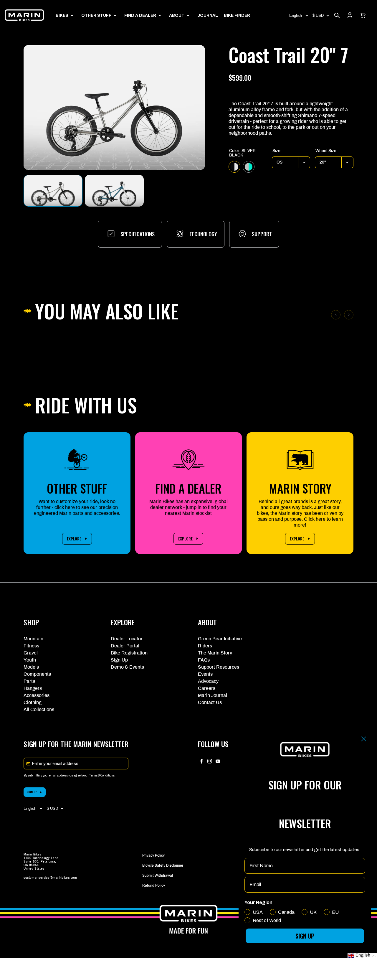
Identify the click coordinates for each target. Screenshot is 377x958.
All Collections (39, 709)
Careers (206, 688)
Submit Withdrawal (157, 875)
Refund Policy (153, 885)
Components (37, 674)
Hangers (33, 688)
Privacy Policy (153, 855)
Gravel (31, 652)
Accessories (36, 695)
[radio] (234, 167)
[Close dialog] (363, 739)
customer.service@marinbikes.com (50, 877)
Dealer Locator (127, 638)
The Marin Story (215, 652)
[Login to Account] (349, 15)
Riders (205, 645)
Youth (30, 659)
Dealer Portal (125, 645)
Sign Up (119, 659)
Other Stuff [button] (96, 15)
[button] (362, 15)
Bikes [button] (62, 15)
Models (31, 667)
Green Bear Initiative (220, 638)
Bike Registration (129, 652)
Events (205, 674)
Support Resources (218, 667)
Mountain (33, 638)
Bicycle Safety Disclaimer (162, 865)
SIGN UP (32, 792)
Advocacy (208, 681)
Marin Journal (212, 695)
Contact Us (210, 702)
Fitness (31, 645)
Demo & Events (127, 667)
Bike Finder (237, 15)
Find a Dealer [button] (140, 15)
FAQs (204, 659)
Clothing (33, 702)
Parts (29, 681)
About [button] (176, 15)
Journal (207, 15)
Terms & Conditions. (102, 775)
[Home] (24, 15)
